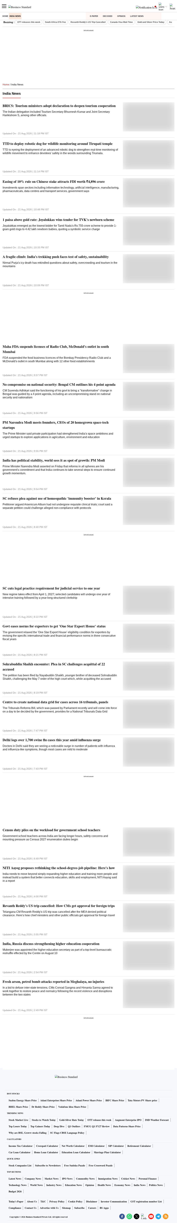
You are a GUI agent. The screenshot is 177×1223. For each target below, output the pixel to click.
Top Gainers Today (40, 1126)
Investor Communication (114, 1201)
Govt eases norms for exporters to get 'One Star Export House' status (54, 626)
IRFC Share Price (114, 1100)
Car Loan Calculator (19, 1152)
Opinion (121, 16)
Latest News (136, 16)
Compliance (15, 1208)
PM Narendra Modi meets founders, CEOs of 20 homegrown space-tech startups (56, 425)
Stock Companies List (20, 1165)
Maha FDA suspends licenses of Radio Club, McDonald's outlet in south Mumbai (56, 349)
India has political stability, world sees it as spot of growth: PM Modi (54, 460)
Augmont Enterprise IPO (128, 1120)
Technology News (17, 1185)
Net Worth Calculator (73, 1146)
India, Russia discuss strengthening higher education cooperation (51, 943)
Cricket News (128, 1178)
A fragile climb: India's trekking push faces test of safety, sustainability (56, 256)
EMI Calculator (96, 1146)
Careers (92, 1208)
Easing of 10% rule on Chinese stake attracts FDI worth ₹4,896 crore (54, 181)
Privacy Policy (56, 1201)
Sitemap (66, 1208)
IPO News (67, 1178)
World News (36, 1185)
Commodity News (85, 1178)
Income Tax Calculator (20, 1146)
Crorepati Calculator (47, 1146)
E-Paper (94, 16)
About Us (32, 1201)
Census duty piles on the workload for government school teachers (51, 829)
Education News (73, 1185)
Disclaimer (91, 1201)
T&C (43, 1201)
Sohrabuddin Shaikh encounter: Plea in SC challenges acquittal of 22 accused (54, 667)
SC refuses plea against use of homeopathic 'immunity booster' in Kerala (57, 498)
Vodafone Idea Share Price (72, 1107)
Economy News (122, 1185)
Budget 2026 (15, 1191)
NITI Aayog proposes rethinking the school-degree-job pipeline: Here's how (59, 867)
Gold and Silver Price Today (150, 22)
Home (5, 16)
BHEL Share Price (18, 1107)
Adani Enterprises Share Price (56, 1100)
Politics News (156, 1185)
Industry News (53, 1185)
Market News (51, 1178)
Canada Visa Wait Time (121, 22)
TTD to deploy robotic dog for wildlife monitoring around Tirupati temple (58, 143)
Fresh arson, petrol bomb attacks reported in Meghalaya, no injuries (53, 981)
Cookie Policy (75, 1201)
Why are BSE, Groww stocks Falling (27, 1133)
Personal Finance (148, 1178)
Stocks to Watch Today (44, 1120)
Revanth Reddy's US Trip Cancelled (88, 22)
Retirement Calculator (139, 1146)
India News (15, 16)
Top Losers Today (18, 1126)
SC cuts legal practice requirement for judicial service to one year (51, 588)
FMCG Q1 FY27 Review (97, 1126)
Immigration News (108, 1178)
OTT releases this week (28, 22)
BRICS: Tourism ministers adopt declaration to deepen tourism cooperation (59, 105)
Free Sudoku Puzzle (74, 1165)
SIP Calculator (116, 1146)
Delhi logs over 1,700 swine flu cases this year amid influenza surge (52, 739)
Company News (33, 1178)
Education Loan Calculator (76, 1152)
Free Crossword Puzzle (101, 1165)
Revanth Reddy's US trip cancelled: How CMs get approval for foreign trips (59, 905)
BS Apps (104, 1208)
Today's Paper (16, 1201)
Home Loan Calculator (46, 1152)
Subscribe (79, 1208)
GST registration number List (146, 1201)
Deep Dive (59, 1126)
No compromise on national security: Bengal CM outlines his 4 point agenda (59, 384)
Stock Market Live (18, 1120)
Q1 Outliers (74, 1126)
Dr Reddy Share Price (43, 1107)
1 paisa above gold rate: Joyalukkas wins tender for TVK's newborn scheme (58, 219)
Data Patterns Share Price (127, 1126)
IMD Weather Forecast (157, 1120)
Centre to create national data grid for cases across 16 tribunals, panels (55, 701)
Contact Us (30, 1208)
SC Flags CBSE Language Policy (67, 1133)
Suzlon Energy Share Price (23, 1100)
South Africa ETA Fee (55, 22)
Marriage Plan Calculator (107, 1152)
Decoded (107, 16)
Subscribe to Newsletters (47, 1165)
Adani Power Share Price (89, 1100)
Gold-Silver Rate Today (71, 1120)
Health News (104, 1185)
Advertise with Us (49, 1208)
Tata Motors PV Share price (142, 1100)
